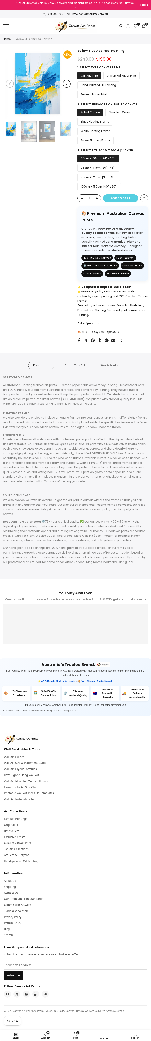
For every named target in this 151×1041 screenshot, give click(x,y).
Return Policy (12, 923)
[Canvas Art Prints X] (16, 994)
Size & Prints (109, 365)
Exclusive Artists (14, 837)
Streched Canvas (121, 112)
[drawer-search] (120, 26)
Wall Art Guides (14, 757)
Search (8, 935)
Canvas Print (89, 75)
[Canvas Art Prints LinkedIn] (35, 994)
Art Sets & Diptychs (16, 855)
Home (7, 39)
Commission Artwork (17, 905)
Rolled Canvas (90, 112)
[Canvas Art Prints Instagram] (26, 994)
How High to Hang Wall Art (21, 775)
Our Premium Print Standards (23, 899)
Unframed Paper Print (121, 75)
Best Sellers (11, 831)
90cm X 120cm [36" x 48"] (98, 177)
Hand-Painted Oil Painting (98, 85)
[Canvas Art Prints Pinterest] (45, 994)
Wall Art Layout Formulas (20, 769)
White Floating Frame (95, 131)
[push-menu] (6, 26)
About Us (10, 881)
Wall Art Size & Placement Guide (25, 763)
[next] (67, 84)
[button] (144, 198)
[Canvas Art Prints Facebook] (7, 994)
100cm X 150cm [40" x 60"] (99, 187)
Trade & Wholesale (16, 911)
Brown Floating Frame (95, 140)
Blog (7, 929)
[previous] (10, 84)
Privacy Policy (12, 917)
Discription (41, 365)
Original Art (11, 825)
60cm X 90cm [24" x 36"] (98, 158)
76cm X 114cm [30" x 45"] (98, 168)
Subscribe (13, 975)
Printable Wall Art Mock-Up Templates (29, 793)
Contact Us (11, 892)
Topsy (94, 332)
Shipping (10, 887)
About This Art (74, 365)
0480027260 (55, 13)
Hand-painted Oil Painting (21, 861)
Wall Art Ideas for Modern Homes (26, 781)
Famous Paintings (15, 819)
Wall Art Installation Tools (21, 799)
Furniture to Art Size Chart (21, 787)
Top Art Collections (16, 849)
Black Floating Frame (95, 122)
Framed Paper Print (94, 94)
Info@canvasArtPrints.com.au (90, 13)
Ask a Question (88, 323)
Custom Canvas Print (17, 843)
